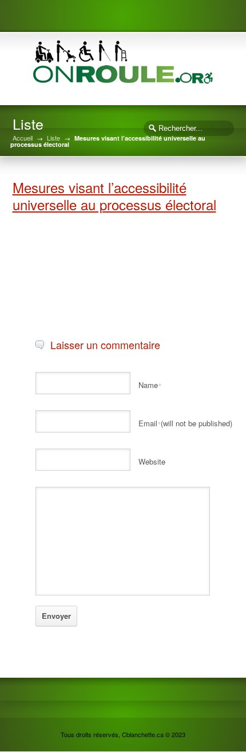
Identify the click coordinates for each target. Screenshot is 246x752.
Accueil (23, 138)
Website (151, 461)
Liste (53, 138)
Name (149, 384)
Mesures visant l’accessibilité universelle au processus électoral (114, 195)
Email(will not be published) (185, 423)
